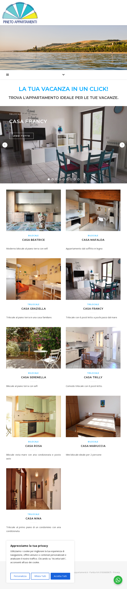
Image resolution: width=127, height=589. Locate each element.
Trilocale (15, 114)
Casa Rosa (33, 446)
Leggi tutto (21, 135)
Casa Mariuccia (93, 446)
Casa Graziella (33, 308)
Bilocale (33, 235)
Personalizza (20, 576)
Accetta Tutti (60, 576)
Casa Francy (28, 121)
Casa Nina (34, 518)
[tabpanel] (63, 144)
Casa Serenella (33, 377)
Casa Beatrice (33, 239)
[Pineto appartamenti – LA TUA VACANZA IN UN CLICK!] (63, 12)
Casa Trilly (93, 377)
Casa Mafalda (93, 239)
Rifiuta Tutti (40, 576)
